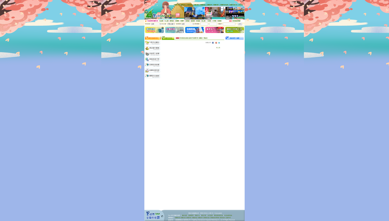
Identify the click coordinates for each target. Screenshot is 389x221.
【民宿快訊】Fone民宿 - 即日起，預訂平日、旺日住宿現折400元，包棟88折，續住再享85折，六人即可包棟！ (201, 38)
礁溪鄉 (193, 21)
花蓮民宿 (228, 217)
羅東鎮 (172, 21)
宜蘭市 (182, 21)
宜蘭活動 (196, 5)
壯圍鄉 (177, 21)
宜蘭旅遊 (202, 5)
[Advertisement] (153, 111)
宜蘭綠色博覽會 (214, 217)
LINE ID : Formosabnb (215, 213)
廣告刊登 (203, 215)
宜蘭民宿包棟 (224, 5)
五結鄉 (161, 21)
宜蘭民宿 (176, 5)
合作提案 (210, 215)
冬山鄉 (166, 21)
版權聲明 (191, 215)
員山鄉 (203, 21)
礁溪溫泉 (222, 217)
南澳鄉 (219, 21)
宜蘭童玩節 (206, 217)
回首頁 (241, 5)
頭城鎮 (198, 21)
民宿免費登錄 (228, 215)
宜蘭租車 (209, 5)
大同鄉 (214, 21)
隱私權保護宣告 (218, 215)
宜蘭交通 (216, 5)
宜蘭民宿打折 (233, 5)
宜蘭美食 (183, 5)
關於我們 (184, 215)
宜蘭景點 (189, 5)
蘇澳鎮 (188, 21)
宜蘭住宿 (183, 217)
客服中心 (197, 215)
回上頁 (218, 47)
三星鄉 (209, 21)
